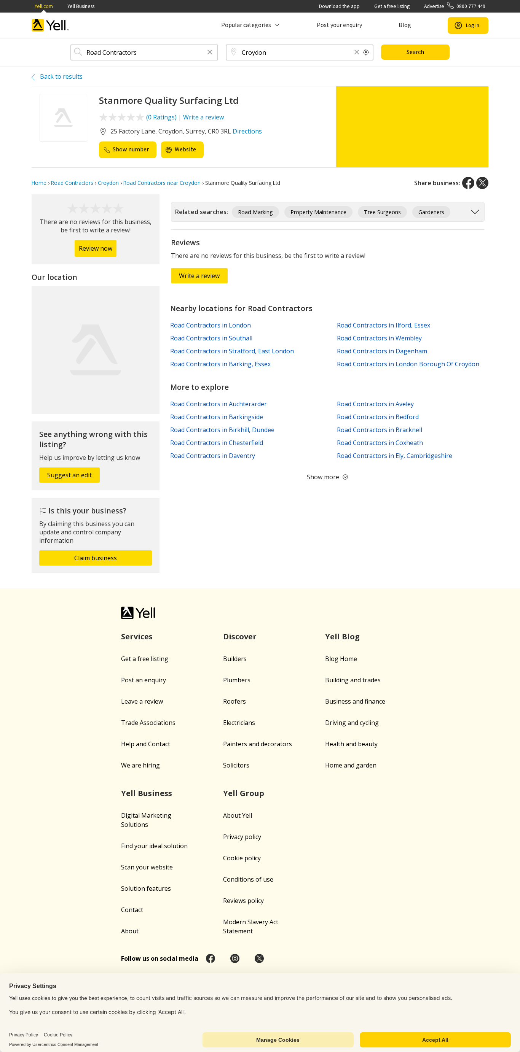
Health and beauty (351, 744)
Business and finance (355, 701)
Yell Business (80, 6)
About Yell (237, 815)
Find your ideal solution (154, 846)
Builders (235, 659)
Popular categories (246, 25)
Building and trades (353, 680)
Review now (95, 248)
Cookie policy (242, 858)
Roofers (234, 701)
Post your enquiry (339, 25)
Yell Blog (342, 636)
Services (137, 636)
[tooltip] (366, 52)
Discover (240, 636)
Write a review (203, 117)
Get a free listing (392, 6)
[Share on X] (482, 183)
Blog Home (341, 659)
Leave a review (142, 701)
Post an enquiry (143, 680)
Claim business (95, 558)
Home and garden (350, 765)
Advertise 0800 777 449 (454, 6)
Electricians (239, 722)
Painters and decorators (257, 744)
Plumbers (236, 680)
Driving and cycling (352, 722)
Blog (405, 25)
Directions (247, 131)
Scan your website (147, 867)
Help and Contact (145, 744)
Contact (132, 910)
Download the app (339, 6)
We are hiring (140, 765)
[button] (209, 53)
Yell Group (243, 793)
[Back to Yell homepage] (51, 25)
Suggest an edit (69, 475)
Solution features (146, 888)
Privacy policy (242, 837)
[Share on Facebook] (468, 183)
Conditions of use (248, 879)
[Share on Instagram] (234, 958)
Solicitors (236, 765)
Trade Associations (148, 722)
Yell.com (44, 6)
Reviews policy (243, 900)
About (130, 931)
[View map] (96, 350)
